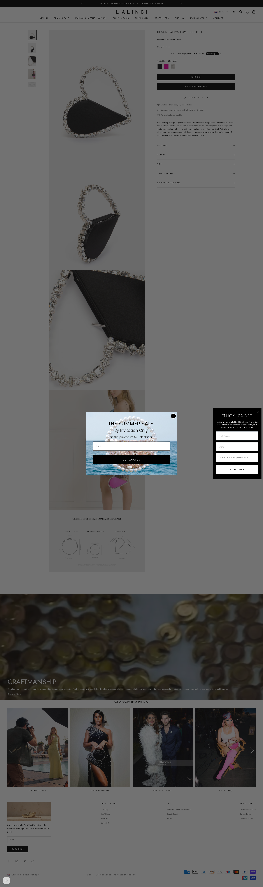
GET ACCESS (131, 459)
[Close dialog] (173, 416)
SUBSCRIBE (237, 469)
